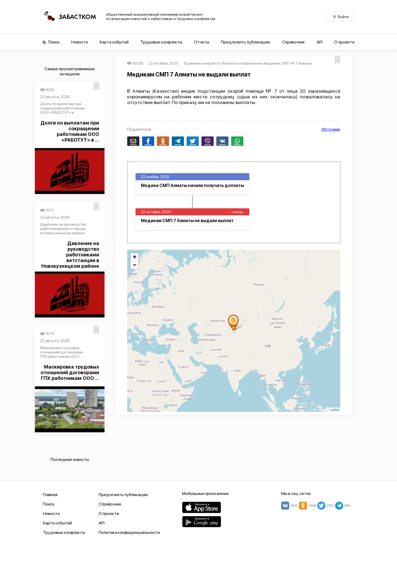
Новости (79, 42)
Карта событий (114, 42)
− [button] (134, 265)
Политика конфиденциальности (129, 532)
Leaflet (334, 409)
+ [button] (134, 256)
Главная (50, 494)
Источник (331, 129)
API (319, 42)
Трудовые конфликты (161, 42)
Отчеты (201, 42)
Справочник (293, 42)
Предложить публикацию (245, 42)
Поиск (53, 42)
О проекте (344, 42)
